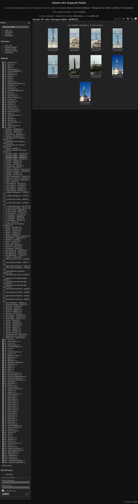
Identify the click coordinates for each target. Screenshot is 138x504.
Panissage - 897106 (13, 245)
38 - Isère (7, 127)
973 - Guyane (9, 457)
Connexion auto (10, 491)
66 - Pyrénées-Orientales (13, 380)
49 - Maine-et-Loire (11, 355)
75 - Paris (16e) (10, 406)
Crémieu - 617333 (12, 175)
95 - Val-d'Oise (9, 453)
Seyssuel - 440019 (12, 308)
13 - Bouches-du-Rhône (13, 83)
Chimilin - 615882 (12, 173)
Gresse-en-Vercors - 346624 (16, 180)
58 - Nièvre (8, 366)
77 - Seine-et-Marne (11, 427)
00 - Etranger (9, 62)
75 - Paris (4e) (9, 415)
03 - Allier (7, 68)
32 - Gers (7, 117)
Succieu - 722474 (12, 313)
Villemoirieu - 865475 (13, 338)
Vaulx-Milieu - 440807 (14, 318)
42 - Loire (7, 343)
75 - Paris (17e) (10, 408)
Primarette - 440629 (13, 248)
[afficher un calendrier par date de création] (132, 19)
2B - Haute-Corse (10, 111)
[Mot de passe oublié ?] (26, 494)
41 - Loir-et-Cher (10, 341)
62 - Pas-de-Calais (11, 373)
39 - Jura (7, 339)
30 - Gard (7, 113)
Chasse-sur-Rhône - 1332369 (16, 171)
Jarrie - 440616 (11, 182)
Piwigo (135, 502)
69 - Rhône (8, 385)
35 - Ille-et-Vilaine (10, 122)
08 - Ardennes (9, 75)
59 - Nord (7, 368)
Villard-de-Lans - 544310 (15, 336)
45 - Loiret (8, 348)
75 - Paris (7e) (9, 420)
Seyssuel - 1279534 (13, 306)
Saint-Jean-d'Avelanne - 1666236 (18, 268)
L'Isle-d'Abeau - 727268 (14, 187)
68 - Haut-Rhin (9, 383)
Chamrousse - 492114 (14, 166)
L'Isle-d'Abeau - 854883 (14, 189)
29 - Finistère (9, 108)
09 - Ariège (8, 76)
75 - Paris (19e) (10, 411)
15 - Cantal (8, 87)
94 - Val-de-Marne (11, 452)
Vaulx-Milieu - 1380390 (14, 315)
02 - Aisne (8, 66)
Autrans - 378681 (11, 148)
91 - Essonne (9, 446)
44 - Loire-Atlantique (11, 346)
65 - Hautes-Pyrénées (12, 378)
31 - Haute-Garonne (11, 115)
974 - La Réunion (10, 459)
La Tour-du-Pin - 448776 (14, 211)
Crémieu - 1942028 (13, 136)
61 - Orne (7, 371)
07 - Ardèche (9, 73)
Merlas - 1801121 (12, 229)
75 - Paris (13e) (10, 401)
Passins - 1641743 (12, 246)
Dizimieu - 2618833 (13, 129)
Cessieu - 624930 (12, 164)
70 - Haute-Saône (11, 387)
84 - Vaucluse (9, 438)
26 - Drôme (8, 104)
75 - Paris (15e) (10, 404)
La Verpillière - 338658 (14, 217)
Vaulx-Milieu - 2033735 (14, 317)
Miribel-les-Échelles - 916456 (16, 236)
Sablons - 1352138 (13, 257)
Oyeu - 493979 (11, 243)
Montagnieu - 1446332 (14, 238)
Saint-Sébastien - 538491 (15, 303)
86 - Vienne (8, 441)
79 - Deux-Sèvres (10, 431)
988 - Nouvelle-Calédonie (13, 462)
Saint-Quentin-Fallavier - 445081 (18, 292)
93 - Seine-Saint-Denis (12, 450)
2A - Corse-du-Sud (11, 110)
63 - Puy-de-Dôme (11, 375)
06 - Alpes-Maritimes (11, 71)
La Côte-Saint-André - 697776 (17, 206)
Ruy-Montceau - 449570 (14, 252)
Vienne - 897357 (12, 332)
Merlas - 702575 (12, 231)
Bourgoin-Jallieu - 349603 (15, 155)
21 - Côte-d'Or (9, 96)
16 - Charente (9, 89)
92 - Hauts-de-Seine (11, 448)
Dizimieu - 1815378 (13, 131)
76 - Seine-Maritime (11, 425)
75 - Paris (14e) (10, 403)
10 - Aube (7, 78)
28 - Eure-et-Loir (10, 106)
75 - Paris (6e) (9, 418)
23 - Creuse (8, 99)
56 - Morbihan (9, 364)
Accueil (36, 19)
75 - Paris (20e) (10, 413)
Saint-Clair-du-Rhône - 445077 (17, 262)
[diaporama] (123, 19)
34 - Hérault (8, 120)
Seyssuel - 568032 (12, 310)
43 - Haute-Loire (10, 345)
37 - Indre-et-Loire (11, 125)
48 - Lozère (8, 353)
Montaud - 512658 (12, 239)
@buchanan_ (79, 16)
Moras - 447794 (11, 241)
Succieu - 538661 (12, 311)
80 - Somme (8, 432)
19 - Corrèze (9, 94)
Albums (4, 58)
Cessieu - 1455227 (13, 161)
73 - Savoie (8, 392)
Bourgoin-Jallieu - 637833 (15, 157)
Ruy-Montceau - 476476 (14, 253)
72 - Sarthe (8, 390)
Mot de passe (7, 485)
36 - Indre (7, 124)
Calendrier (9, 52)
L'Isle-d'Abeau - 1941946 (15, 185)
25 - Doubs (8, 103)
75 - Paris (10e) (10, 396)
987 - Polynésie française (13, 460)
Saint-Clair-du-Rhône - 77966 (16, 266)
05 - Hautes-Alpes (11, 69)
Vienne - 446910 (12, 327)
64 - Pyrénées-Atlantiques (13, 376)
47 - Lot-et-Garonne (11, 352)
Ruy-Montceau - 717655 (14, 255)
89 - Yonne (8, 445)
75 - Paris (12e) (10, 399)
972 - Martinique (10, 455)
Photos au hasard (11, 51)
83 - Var (7, 436)
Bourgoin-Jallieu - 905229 (15, 159)
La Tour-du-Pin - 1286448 (15, 210)
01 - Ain (7, 64)
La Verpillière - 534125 (14, 218)
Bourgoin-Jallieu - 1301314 (16, 154)
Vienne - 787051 (12, 331)
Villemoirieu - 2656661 (14, 134)
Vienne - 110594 (12, 320)
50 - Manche (9, 357)
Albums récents (10, 49)
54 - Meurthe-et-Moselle (13, 362)
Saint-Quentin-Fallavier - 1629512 (18, 289)
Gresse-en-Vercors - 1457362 (16, 178)
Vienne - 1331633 (12, 322)
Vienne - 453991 (12, 329)
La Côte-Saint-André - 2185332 (17, 203)
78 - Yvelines (9, 429)
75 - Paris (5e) (9, 417)
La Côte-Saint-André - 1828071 (17, 199)
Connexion (9, 474)
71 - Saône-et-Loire (11, 389)
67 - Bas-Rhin (9, 382)
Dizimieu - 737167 (12, 132)
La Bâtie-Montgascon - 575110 (17, 196)
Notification (9, 35)
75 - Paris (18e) (10, 410)
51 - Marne (8, 359)
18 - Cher (7, 92)
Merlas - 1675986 (12, 227)
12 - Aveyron (9, 82)
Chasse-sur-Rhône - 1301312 (16, 169)
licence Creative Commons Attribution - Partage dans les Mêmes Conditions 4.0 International (97, 8)
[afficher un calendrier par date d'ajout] (128, 19)
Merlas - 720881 (12, 232)
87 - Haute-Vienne (11, 443)
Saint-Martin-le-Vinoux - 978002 (17, 275)
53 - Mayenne (9, 361)
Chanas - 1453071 (12, 168)
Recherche (9, 32)
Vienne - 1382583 (12, 324)
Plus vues (8, 45)
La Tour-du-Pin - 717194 (14, 213)
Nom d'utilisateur (8, 480)
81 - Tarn (7, 434)
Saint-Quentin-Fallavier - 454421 (18, 296)
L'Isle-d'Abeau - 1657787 (15, 183)
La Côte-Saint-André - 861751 (17, 208)
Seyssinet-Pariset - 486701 (15, 304)
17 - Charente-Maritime (12, 90)
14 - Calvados (9, 85)
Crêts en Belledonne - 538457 (17, 176)
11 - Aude (7, 80)
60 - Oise (7, 369)
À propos (8, 34)
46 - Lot (7, 350)
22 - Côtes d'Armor (11, 97)
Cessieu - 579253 (12, 162)
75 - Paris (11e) (10, 397)
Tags (6, 30)
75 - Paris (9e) (9, 424)
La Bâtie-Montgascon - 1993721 (17, 192)
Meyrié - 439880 (12, 234)
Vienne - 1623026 (12, 325)
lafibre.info (94, 16)
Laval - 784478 (11, 222)
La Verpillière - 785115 (14, 220)
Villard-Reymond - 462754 (15, 334)
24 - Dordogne (9, 101)
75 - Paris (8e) (9, 422)
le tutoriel (81, 12)
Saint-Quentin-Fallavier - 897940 (18, 299)
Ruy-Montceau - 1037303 (15, 250)
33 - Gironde (9, 118)
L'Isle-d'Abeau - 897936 (14, 190)
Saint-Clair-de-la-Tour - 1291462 (17, 259)
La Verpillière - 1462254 (14, 215)
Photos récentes (11, 47)
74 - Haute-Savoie (11, 394)
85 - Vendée (8, 439)
